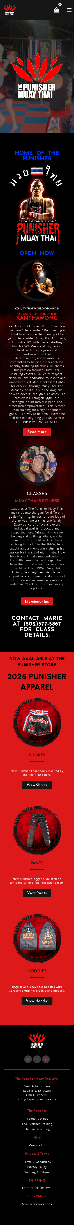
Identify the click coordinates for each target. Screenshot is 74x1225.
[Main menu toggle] (69, 10)
